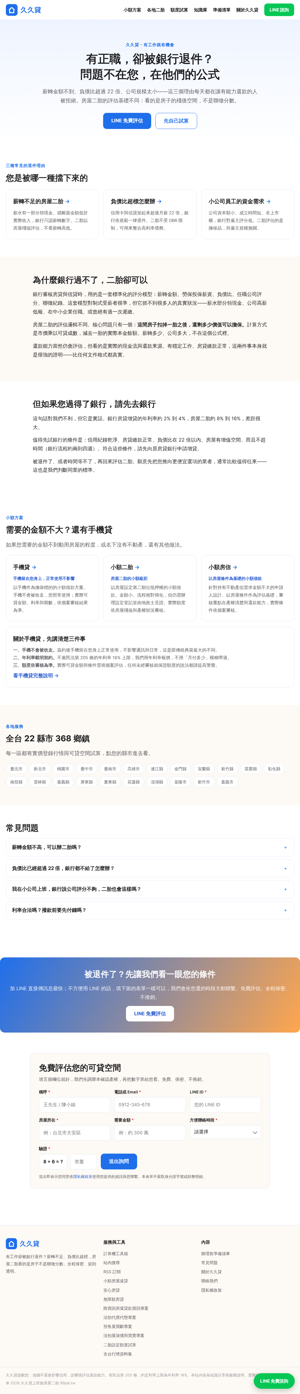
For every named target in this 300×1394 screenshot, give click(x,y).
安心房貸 (111, 1290)
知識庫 (200, 10)
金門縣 (180, 768)
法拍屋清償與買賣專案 (123, 1335)
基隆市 (180, 781)
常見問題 (209, 1262)
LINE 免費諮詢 (274, 1381)
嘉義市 (227, 781)
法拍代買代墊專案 (119, 1317)
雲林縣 (40, 781)
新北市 (40, 768)
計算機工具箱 (115, 1253)
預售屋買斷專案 (117, 1326)
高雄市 (133, 768)
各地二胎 (156, 10)
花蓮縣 (133, 781)
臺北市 (16, 768)
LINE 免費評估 (127, 120)
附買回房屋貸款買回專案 (126, 1308)
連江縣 (157, 768)
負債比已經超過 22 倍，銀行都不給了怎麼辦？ (63, 868)
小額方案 (132, 10)
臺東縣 (110, 781)
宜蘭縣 (204, 768)
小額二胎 (122, 567)
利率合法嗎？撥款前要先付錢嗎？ (49, 910)
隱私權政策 (82, 1176)
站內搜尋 (111, 1262)
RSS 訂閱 (112, 1271)
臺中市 (87, 768)
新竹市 (204, 781)
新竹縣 (227, 768)
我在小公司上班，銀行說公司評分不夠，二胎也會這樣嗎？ (77, 889)
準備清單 (222, 10)
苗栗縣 (251, 768)
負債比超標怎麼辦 (133, 201)
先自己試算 (176, 121)
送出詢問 (119, 1161)
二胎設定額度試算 (119, 1344)
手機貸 (21, 567)
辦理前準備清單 (215, 1253)
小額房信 (220, 567)
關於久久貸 (247, 10)
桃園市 (63, 768)
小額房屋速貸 (115, 1280)
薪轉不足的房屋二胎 (38, 201)
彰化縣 (274, 768)
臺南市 (110, 768)
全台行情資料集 (117, 1353)
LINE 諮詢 (279, 10)
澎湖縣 (157, 781)
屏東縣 (87, 781)
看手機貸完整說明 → (36, 675)
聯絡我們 (209, 1280)
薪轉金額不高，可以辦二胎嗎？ (47, 847)
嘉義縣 (63, 781)
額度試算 (179, 10)
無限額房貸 (113, 1299)
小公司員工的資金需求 (236, 201)
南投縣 (16, 781)
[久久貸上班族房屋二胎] (23, 10)
